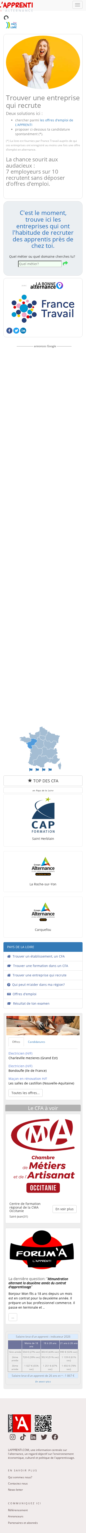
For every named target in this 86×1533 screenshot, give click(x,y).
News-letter (15, 1476)
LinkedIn (23, 317)
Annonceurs (15, 1502)
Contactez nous (18, 1469)
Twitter (16, 317)
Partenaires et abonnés (23, 1509)
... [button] (12, 1303)
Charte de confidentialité (23, 1529)
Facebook (9, 317)
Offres (16, 1028)
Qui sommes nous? (20, 1463)
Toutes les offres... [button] (25, 1079)
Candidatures (36, 1028)
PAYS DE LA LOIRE (20, 933)
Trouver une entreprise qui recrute (39, 961)
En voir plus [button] (64, 1195)
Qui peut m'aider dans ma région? (37, 970)
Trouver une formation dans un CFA (39, 952)
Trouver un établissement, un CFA (38, 942)
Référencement (18, 1496)
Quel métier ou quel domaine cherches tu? (42, 242)
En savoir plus (43, 1367)
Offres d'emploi (23, 980)
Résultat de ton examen (30, 989)
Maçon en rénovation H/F (27, 1064)
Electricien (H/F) (20, 1039)
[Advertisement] (44, 520)
